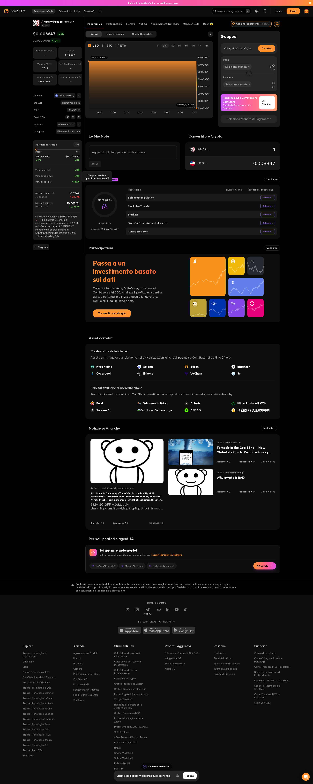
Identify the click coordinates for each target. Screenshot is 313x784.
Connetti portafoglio (112, 313)
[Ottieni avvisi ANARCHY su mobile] (277, 24)
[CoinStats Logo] (14, 11)
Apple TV (170, 668)
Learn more (172, 2)
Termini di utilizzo (223, 658)
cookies (129, 775)
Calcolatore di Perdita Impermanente (126, 672)
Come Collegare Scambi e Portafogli (268, 660)
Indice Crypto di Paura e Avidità (131, 694)
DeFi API (118, 768)
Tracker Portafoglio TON (36, 729)
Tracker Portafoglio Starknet (38, 693)
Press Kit (78, 663)
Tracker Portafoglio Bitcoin (37, 739)
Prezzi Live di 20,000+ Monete (131, 726)
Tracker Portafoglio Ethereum (39, 719)
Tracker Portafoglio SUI (35, 745)
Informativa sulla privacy (227, 663)
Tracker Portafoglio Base (36, 724)
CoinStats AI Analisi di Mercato (39, 677)
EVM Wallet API (122, 763)
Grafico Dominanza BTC (127, 713)
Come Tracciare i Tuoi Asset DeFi (272, 666)
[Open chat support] (306, 777)
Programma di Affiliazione (36, 682)
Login (279, 11)
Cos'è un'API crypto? (105, 566)
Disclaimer (219, 653)
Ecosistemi (28, 755)
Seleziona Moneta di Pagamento (249, 119)
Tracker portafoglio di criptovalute (34, 655)
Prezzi (76, 658)
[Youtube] (177, 611)
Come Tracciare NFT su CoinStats (267, 696)
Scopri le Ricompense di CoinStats (267, 687)
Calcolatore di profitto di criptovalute (127, 655)
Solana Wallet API (123, 758)
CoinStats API (80, 679)
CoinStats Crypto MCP (126, 742)
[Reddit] (159, 611)
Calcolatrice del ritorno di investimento (127, 663)
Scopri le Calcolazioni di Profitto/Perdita (267, 674)
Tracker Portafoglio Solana (37, 708)
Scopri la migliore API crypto (167, 554)
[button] (73, 95)
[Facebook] (185, 611)
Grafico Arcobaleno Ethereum (130, 689)
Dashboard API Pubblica (86, 689)
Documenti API (81, 684)
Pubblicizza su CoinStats (86, 674)
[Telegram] (67, 117)
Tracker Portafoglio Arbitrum (38, 703)
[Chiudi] (308, 3)
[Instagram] (137, 611)
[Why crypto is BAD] (190, 482)
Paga (226, 59)
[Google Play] (183, 630)
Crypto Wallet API (123, 753)
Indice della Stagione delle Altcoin (128, 720)
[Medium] (79, 117)
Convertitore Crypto (125, 678)
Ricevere (228, 77)
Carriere (77, 668)
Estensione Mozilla (175, 663)
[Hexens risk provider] (105, 229)
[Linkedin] (168, 611)
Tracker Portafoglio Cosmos (38, 713)
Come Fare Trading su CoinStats (271, 680)
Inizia (293, 11)
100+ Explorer (121, 732)
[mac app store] (156, 630)
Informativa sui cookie (225, 668)
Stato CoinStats (262, 702)
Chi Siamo (78, 700)
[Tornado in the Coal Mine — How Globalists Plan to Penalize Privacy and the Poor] (190, 452)
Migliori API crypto (134, 566)
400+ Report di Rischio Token (130, 737)
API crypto (262, 565)
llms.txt (117, 747)
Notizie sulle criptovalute (36, 672)
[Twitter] (73, 117)
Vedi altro (272, 179)
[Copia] (73, 95)
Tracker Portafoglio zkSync (37, 698)
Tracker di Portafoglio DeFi (37, 687)
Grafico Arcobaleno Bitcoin (128, 683)
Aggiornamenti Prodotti (85, 653)
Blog (25, 666)
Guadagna (28, 661)
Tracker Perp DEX (32, 750)
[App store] (129, 630)
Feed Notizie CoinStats (85, 694)
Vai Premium (266, 103)
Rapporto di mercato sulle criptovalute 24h (128, 706)
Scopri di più (104, 223)
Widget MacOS (173, 658)
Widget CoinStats (123, 699)
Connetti (267, 48)
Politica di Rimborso (224, 674)
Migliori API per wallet (163, 566)
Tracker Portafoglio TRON (37, 734)
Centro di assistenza (265, 653)
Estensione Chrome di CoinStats (182, 653)
